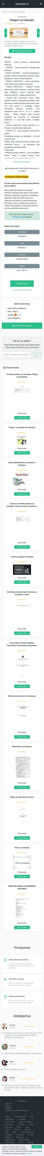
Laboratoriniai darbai (25, 1122)
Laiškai (14, 1132)
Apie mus (8, 1103)
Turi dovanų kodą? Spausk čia (22, 290)
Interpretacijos (9, 1119)
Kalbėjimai (8, 1137)
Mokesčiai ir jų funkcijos (22, 746)
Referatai (28, 1129)
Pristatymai (22, 236)
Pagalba (8, 1106)
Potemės (31, 1135)
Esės (32, 1116)
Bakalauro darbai (24, 1140)
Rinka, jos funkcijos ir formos (22, 797)
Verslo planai (20, 1137)
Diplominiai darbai (20, 1116)
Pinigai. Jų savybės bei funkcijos (22, 427)
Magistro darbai (10, 1140)
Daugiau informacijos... (22, 162)
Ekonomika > (6, 12)
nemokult (22, 4)
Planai (21, 1142)
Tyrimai (7, 1129)
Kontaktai (8, 1108)
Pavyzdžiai (21, 1124)
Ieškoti (36, 354)
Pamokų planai (9, 1142)
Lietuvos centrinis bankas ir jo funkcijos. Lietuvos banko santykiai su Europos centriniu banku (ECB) (22, 506)
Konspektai (21, 1119)
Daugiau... (30, 1153)
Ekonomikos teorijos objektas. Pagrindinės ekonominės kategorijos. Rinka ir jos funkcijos (22, 645)
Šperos (19, 1127)
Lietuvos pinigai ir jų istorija (22, 557)
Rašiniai (31, 1124)
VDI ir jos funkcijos (22, 848)
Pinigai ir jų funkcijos (17, 12)
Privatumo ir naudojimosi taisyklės (16, 1110)
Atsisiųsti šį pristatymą (23, 51)
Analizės (7, 1116)
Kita (6, 1132)
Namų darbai (9, 1124)
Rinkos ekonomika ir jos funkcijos (22, 696)
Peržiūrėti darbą (22, 283)
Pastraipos (20, 1135)
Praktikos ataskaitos (27, 1132)
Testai (27, 1127)
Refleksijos (30, 1142)
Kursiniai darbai (10, 1122)
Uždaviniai (17, 1129)
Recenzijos (8, 1127)
